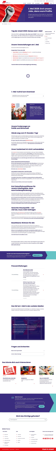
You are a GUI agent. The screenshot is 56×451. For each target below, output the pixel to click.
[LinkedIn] (47, 438)
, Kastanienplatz (38, 60)
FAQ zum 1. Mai (48, 43)
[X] (52, 438)
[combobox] (28, 419)
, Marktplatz (33, 56)
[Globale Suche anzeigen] (53, 3)
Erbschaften (39, 212)
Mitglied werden (37, 255)
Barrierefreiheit (12, 449)
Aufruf (46, 36)
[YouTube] (50, 438)
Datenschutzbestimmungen (28, 407)
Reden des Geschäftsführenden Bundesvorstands (50, 34)
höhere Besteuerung (21, 212)
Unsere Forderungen (49, 38)
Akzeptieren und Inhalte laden (18, 331)
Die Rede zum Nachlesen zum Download (20, 54)
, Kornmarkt (27, 52)
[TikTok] (49, 438)
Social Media (47, 41)
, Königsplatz (39, 58)
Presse (47, 39)
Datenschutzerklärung (31, 329)
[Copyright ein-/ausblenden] (25, 119)
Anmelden (41, 406)
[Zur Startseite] (6, 2)
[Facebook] (43, 438)
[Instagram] (45, 438)
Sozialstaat (15, 152)
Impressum (17, 449)
